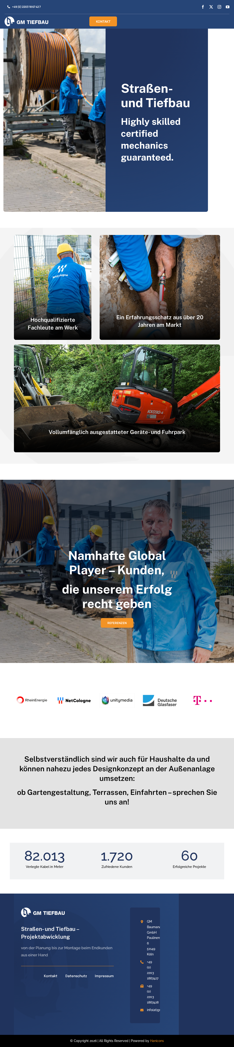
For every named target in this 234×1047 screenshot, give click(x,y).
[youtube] (227, 7)
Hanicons (157, 1041)
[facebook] (203, 7)
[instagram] (219, 7)
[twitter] (211, 7)
